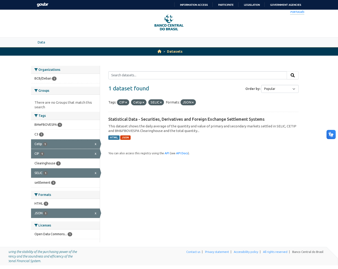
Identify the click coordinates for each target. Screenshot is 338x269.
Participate (226, 4)
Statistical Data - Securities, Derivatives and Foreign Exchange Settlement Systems (186, 119)
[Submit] (293, 75)
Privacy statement (217, 251)
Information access (194, 4)
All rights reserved (275, 251)
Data (41, 42)
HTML (114, 137)
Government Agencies (285, 4)
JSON (125, 137)
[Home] (159, 51)
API (167, 153)
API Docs (182, 153)
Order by (252, 89)
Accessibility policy (246, 251)
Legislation (252, 4)
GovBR (42, 5)
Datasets (175, 51)
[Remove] (126, 102)
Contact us (193, 251)
